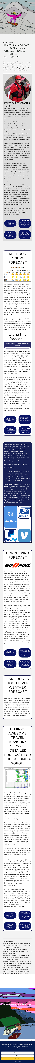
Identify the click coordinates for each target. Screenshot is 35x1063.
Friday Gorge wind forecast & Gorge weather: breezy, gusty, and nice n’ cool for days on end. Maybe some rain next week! (17, 945)
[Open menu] (33, 10)
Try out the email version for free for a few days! (17, 344)
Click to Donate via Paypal (10, 223)
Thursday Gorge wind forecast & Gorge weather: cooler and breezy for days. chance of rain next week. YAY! (17, 951)
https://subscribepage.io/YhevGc (14, 906)
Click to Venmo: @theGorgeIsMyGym (10, 234)
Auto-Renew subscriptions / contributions (24, 223)
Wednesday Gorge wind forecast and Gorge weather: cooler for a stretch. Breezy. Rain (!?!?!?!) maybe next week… (16, 957)
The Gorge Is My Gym (8, 10)
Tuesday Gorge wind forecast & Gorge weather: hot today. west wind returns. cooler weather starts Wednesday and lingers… (17, 963)
